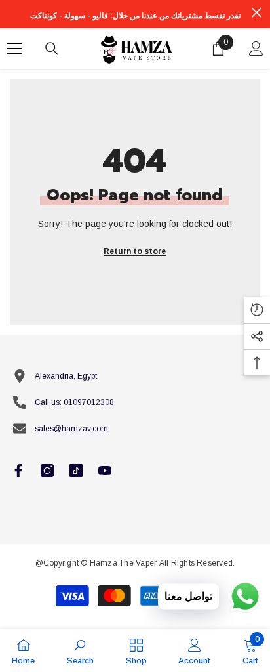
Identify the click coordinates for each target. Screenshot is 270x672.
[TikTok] (76, 470)
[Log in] (256, 48)
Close (256, 13)
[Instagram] (47, 470)
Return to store (135, 251)
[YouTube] (105, 470)
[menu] (14, 48)
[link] (80, 650)
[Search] (52, 48)
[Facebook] (18, 470)
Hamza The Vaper (123, 563)
